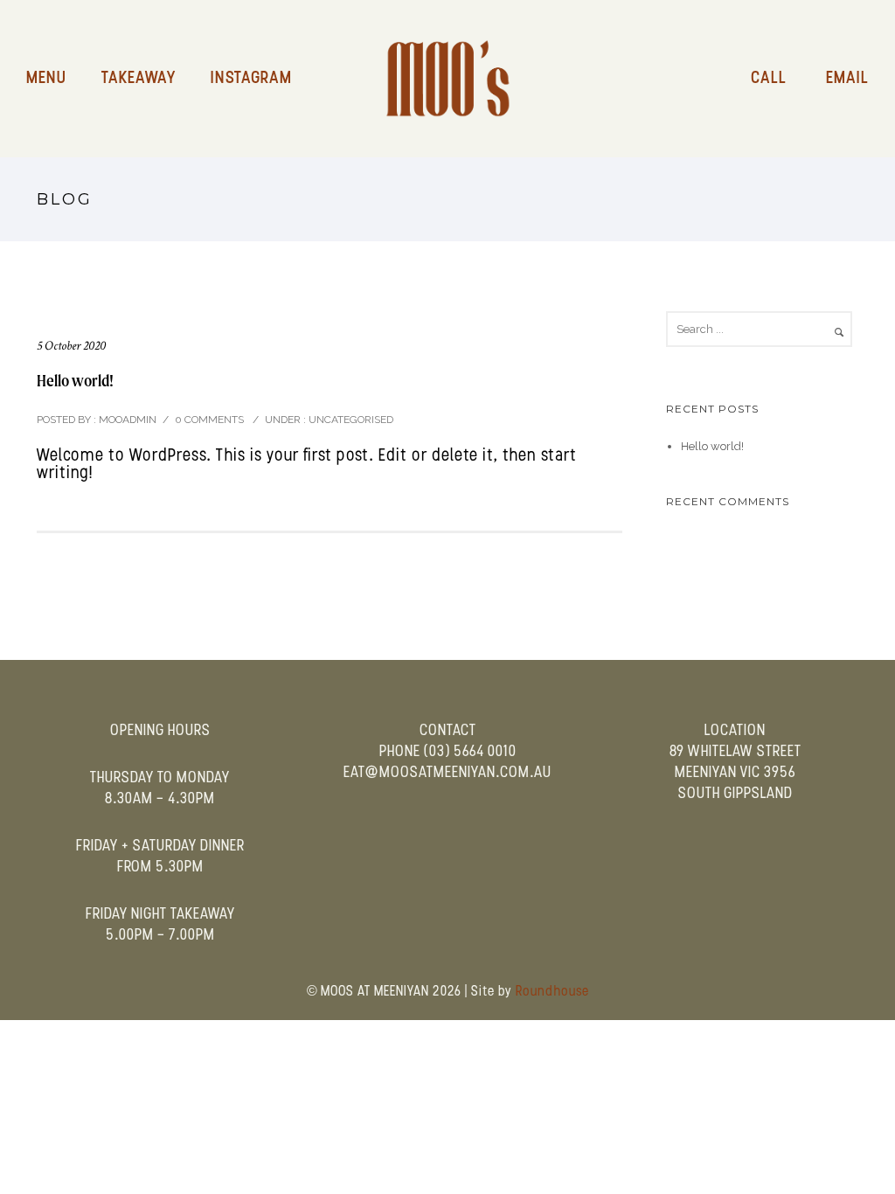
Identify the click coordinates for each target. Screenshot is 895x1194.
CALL (769, 78)
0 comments (209, 419)
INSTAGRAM (251, 78)
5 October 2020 (71, 345)
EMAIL (847, 78)
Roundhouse (552, 992)
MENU (46, 78)
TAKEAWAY (138, 78)
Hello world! (75, 381)
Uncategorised (349, 419)
